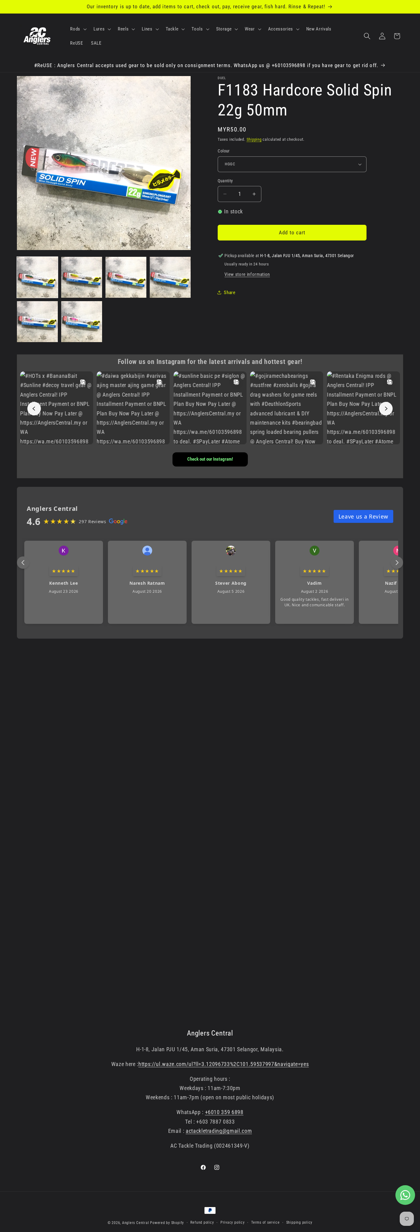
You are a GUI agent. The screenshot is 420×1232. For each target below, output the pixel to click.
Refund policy (202, 1222)
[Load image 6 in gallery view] (81, 321)
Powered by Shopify (167, 1223)
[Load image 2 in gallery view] (81, 277)
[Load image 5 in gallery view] (37, 321)
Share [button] (229, 292)
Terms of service (265, 1222)
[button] (77, 29)
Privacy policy (232, 1222)
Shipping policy (299, 1222)
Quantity (225, 180)
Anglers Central (135, 1223)
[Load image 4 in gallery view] (170, 277)
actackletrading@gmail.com (219, 1131)
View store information (247, 274)
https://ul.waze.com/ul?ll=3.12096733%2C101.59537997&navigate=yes (223, 1064)
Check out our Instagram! (210, 459)
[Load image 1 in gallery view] (37, 277)
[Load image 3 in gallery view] (125, 277)
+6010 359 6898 (224, 1112)
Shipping (254, 139)
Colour (224, 150)
